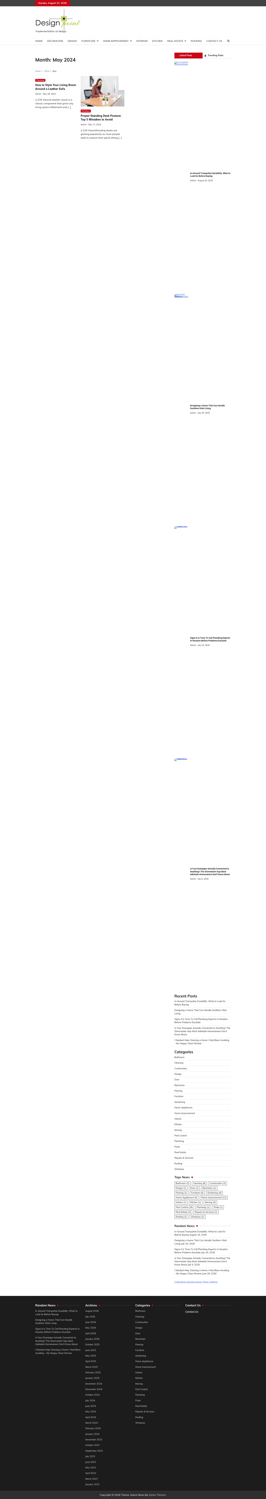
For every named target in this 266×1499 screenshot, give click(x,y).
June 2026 (90, 1322)
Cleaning (40, 80)
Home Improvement (116, 40)
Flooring (178, 1090)
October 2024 (92, 1394)
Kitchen (157, 40)
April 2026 (90, 1333)
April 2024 (90, 1417)
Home (38, 40)
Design (72, 40)
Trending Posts (215, 55)
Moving (178, 1130)
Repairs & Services (183, 1158)
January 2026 (92, 1339)
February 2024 (93, 1428)
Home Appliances (183, 1107)
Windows (179, 1169)
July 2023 (90, 1456)
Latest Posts (185, 55)
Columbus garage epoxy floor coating (196, 1281)
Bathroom (179, 1057)
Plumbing (179, 1141)
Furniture (88, 40)
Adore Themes (157, 1494)
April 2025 (90, 1361)
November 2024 (93, 1389)
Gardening (179, 1102)
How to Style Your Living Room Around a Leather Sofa (55, 87)
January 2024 (92, 1434)
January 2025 (92, 1378)
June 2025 (90, 1350)
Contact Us (214, 40)
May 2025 (90, 1355)
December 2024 (93, 1383)
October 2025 (92, 1344)
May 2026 (90, 1327)
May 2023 (90, 1467)
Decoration (55, 40)
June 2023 (90, 1462)
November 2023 (93, 1439)
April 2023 (90, 1473)
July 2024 (90, 1400)
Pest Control (180, 1135)
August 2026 (92, 1311)
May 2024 (90, 1411)
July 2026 (90, 1316)
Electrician (179, 1085)
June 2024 (90, 1406)
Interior (142, 40)
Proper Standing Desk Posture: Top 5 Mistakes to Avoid (101, 117)
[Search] (228, 41)
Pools (177, 1146)
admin (38, 94)
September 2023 (94, 1450)
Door (176, 1079)
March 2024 (91, 1422)
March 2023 (91, 1478)
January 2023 (92, 1484)
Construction (180, 1068)
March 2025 (91, 1367)
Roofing (196, 40)
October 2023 (92, 1445)
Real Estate (175, 40)
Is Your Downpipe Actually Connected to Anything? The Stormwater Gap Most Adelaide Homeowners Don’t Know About (210, 871)
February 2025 (93, 1372)
